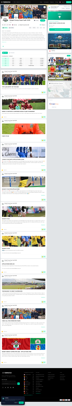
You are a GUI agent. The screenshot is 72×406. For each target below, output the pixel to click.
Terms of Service (62, 376)
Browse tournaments (51, 376)
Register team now (60, 29)
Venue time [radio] (67, 8)
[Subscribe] (18, 383)
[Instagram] (3, 387)
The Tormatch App (39, 389)
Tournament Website (39, 381)
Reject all (16, 402)
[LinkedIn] (11, 387)
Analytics (37, 388)
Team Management (39, 384)
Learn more (13, 400)
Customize (3, 402)
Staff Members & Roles (39, 386)
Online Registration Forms (40, 374)
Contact (49, 379)
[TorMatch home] (7, 373)
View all (69, 55)
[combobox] (23, 2)
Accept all (21, 402)
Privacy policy (62, 374)
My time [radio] (63, 8)
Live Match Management (39, 379)
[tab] (5, 53)
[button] (5, 2)
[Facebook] (8, 387)
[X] (5, 387)
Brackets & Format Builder (40, 376)
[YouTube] (13, 387)
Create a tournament (51, 374)
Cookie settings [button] (62, 379)
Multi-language (38, 391)
